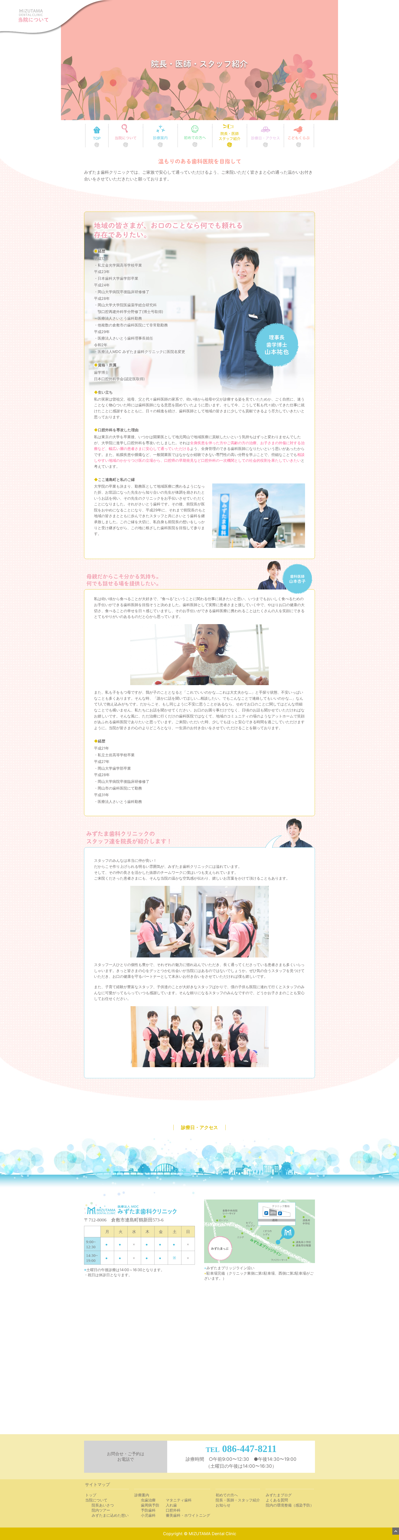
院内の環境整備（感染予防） (290, 1505)
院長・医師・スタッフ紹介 (238, 1500)
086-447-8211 (249, 1448)
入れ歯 (171, 1505)
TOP (108, 126)
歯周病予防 (150, 1505)
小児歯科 (148, 1515)
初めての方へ (227, 1495)
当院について (96, 1500)
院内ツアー (101, 1510)
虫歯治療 (148, 1500)
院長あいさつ (103, 1505)
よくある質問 (277, 1500)
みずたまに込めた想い (110, 1515)
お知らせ (223, 1505)
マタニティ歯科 (179, 1500)
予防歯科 (148, 1510)
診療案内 (141, 1495)
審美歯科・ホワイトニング (188, 1515)
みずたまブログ (279, 1495)
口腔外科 (173, 1510)
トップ (90, 1495)
